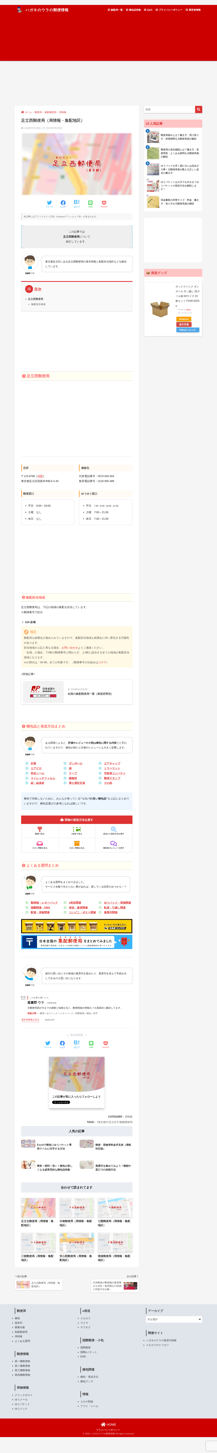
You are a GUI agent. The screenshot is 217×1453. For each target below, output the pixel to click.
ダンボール (75, 763)
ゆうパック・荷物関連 (117, 902)
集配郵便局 (126, 1122)
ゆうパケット (22, 1404)
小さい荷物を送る (39, 848)
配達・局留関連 (40, 912)
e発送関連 (75, 902)
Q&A (149, 9)
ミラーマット (112, 768)
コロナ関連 (86, 1401)
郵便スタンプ (112, 778)
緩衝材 (73, 778)
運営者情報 (194, 9)
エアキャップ (112, 763)
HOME (111, 1424)
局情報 (128, 1116)
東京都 (102, 1122)
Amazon (183, 319)
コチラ (102, 662)
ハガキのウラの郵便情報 (46, 10)
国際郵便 (85, 1347)
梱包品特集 (134, 9)
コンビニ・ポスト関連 (82, 912)
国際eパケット (88, 1352)
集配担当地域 (38, 304)
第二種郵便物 (22, 1365)
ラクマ (84, 1323)
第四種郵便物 (22, 1375)
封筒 (33, 763)
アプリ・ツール (89, 1406)
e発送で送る (76, 834)
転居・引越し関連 (115, 907)
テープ (73, 773)
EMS (83, 1356)
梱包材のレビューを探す (113, 848)
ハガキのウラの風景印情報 (161, 1340)
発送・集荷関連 (78, 907)
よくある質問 (22, 1341)
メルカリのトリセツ (157, 1345)
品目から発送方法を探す (113, 834)
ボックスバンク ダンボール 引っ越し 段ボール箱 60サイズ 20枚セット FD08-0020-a (188, 296)
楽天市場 (184, 324)
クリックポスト (24, 1395)
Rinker (188, 309)
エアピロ (36, 768)
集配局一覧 (116, 9)
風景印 (18, 1323)
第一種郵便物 (22, 1361)
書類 (17, 1318)
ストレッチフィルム (43, 778)
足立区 (113, 1122)
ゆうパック (21, 1408)
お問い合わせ (70, 647)
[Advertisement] (108, 38)
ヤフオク (85, 1327)
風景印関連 (111, 912)
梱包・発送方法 (89, 1376)
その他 (108, 783)
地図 (40, 476)
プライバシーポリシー (170, 9)
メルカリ (85, 1318)
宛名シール (37, 773)
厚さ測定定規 (77, 783)
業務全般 (20, 1327)
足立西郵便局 (35, 299)
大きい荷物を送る (77, 848)
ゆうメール (21, 1399)
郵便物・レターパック (44, 902)
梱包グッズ (86, 1381)
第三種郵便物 (22, 1370)
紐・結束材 (37, 783)
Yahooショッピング (187, 330)
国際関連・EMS (40, 907)
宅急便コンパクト (115, 773)
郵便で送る (40, 834)
